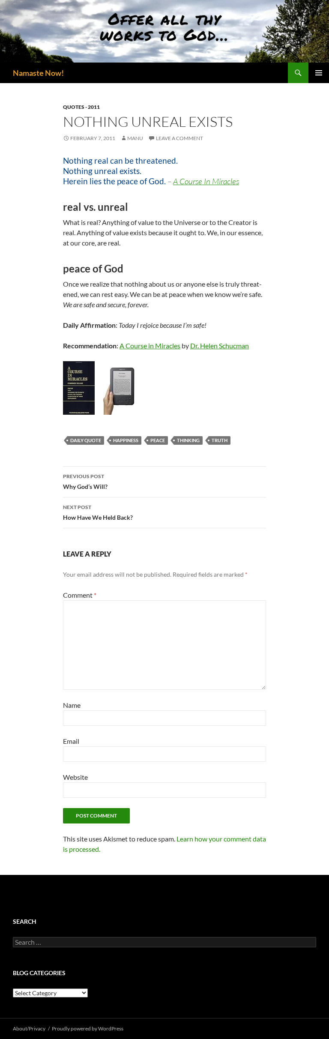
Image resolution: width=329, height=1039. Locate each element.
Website (75, 777)
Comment (79, 595)
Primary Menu (318, 73)
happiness (125, 440)
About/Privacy (29, 1028)
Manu (135, 138)
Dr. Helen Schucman (219, 345)
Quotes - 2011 (81, 107)
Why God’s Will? (85, 481)
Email (71, 741)
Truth (219, 440)
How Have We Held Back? (98, 512)
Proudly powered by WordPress (87, 1028)
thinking (188, 440)
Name (72, 705)
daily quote (85, 440)
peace (157, 440)
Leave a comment (179, 138)
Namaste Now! (38, 73)
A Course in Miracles (150, 345)
